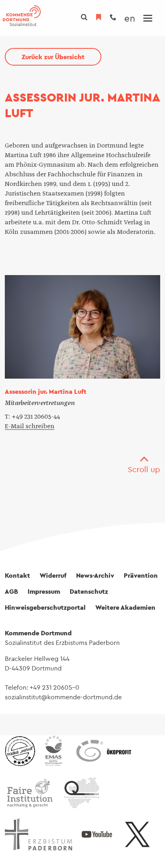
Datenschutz (89, 591)
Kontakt (17, 575)
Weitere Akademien (125, 607)
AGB (11, 591)
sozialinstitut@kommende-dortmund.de (63, 697)
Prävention (141, 575)
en (129, 18)
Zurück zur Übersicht (53, 57)
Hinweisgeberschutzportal (45, 607)
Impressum (44, 591)
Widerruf (53, 575)
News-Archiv (95, 575)
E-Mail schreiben (29, 426)
